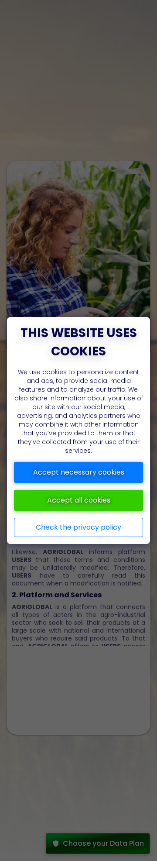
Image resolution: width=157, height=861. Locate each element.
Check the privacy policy (78, 527)
